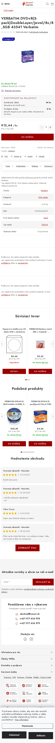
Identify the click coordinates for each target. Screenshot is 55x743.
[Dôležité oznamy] (27, 700)
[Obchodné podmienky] (11, 685)
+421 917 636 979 (30, 623)
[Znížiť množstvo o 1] (42, 127)
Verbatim (11, 151)
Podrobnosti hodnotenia (38, 32)
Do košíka (27, 137)
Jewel (46, 218)
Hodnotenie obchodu (27, 458)
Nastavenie (27, 725)
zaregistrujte (23, 263)
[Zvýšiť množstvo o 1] (50, 127)
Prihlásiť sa (43, 582)
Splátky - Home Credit (42, 677)
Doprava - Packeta (24, 677)
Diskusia (35, 166)
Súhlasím (41, 735)
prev (2, 344)
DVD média (43, 197)
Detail (14, 371)
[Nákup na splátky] (43, 693)
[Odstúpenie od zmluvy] (27, 685)
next (53, 344)
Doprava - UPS (10, 677)
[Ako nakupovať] (27, 693)
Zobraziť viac (27, 547)
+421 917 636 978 (30, 618)
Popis (8, 166)
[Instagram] (31, 639)
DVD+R (45, 224)
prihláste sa (5, 263)
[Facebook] (25, 639)
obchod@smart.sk (30, 614)
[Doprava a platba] (11, 700)
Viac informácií (22, 719)
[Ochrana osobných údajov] (43, 685)
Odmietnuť (14, 734)
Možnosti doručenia (13, 90)
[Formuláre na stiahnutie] (11, 693)
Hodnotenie (20, 166)
